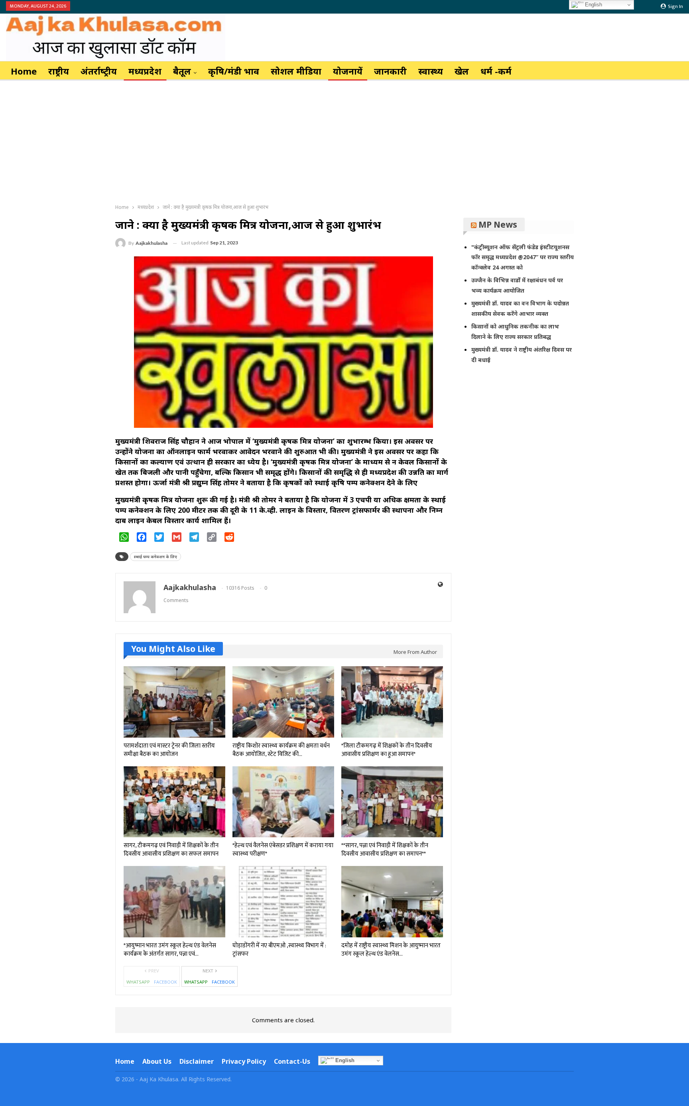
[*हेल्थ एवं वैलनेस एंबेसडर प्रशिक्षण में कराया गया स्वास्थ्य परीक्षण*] (283, 802)
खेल (462, 71)
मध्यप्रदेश (144, 71)
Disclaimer (196, 1061)
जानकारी (390, 71)
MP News (497, 224)
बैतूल (182, 71)
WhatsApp (138, 982)
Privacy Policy (244, 1061)
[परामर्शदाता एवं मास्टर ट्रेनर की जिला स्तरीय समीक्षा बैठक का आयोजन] (174, 702)
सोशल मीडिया (296, 71)
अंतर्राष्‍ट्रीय (99, 71)
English (344, 1060)
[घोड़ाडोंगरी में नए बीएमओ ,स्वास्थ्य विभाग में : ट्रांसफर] (283, 901)
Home (24, 71)
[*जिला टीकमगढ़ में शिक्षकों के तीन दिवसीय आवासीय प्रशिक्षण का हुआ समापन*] (392, 702)
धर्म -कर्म (496, 71)
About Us (156, 1061)
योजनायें (347, 71)
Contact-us (292, 1061)
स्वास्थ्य (430, 71)
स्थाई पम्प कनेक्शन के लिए (155, 556)
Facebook (165, 982)
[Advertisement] (344, 140)
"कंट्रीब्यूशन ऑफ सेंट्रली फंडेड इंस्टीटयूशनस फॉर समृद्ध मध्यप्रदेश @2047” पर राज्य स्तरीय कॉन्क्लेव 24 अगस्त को (522, 257)
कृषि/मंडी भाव (233, 71)
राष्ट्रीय (58, 71)
